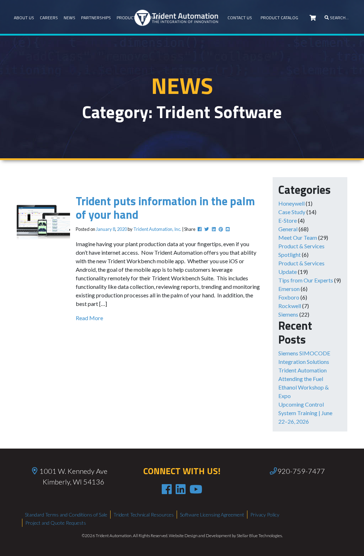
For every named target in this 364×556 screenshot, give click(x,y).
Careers (49, 17)
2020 (122, 229)
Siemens (288, 314)
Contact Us (240, 17)
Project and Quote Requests (55, 523)
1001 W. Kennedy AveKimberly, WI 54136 (73, 476)
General (288, 229)
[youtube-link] (195, 489)
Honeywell (291, 203)
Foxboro (288, 297)
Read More (89, 317)
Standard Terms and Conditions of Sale (66, 515)
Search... (339, 17)
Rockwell (289, 305)
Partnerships (96, 17)
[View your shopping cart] (312, 18)
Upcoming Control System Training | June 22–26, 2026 (305, 413)
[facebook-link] (167, 489)
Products (127, 17)
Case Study (291, 211)
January (104, 229)
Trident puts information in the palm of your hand (165, 207)
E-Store (287, 220)
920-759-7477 (301, 471)
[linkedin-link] (181, 489)
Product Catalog (279, 17)
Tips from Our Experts (305, 280)
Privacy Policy (264, 515)
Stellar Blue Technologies (259, 535)
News (69, 17)
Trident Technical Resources (143, 515)
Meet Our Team (297, 237)
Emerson (289, 288)
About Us (24, 17)
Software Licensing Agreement (212, 515)
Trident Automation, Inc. (157, 229)
